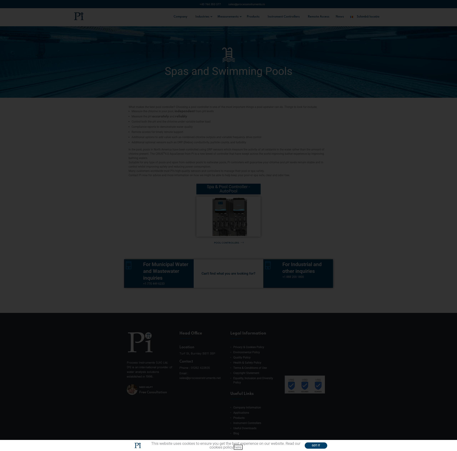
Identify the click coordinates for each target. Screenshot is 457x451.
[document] (228, 225)
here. (238, 447)
